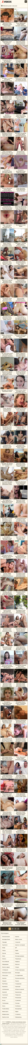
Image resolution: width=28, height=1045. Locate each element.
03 (15, 928)
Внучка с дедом (6, 967)
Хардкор (17, 961)
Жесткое (17, 964)
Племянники (18, 997)
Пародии (4, 942)
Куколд (4, 953)
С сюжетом (17, 1014)
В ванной (4, 997)
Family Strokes (5, 1008)
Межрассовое (5, 1014)
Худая (16, 950)
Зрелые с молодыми (20, 944)
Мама (3, 956)
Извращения (5, 964)
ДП (16, 947)
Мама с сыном (18, 939)
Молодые (17, 972)
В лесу (3, 1000)
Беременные (18, 992)
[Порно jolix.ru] (6, 2)
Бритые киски (5, 1017)
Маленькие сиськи (6, 972)
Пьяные (17, 953)
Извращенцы (18, 1017)
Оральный (17, 986)
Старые (17, 967)
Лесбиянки (18, 1006)
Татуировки (18, 994)
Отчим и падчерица (19, 969)
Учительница (5, 1003)
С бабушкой (5, 969)
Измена (4, 958)
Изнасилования (6, 936)
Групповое (4, 944)
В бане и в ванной (19, 989)
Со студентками (19, 975)
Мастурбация (18, 1008)
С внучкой (17, 942)
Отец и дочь (5, 975)
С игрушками (18, 983)
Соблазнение (5, 989)
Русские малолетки (19, 978)
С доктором (5, 994)
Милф (3, 947)
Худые (16, 1011)
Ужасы (4, 950)
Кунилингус (5, 986)
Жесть (3, 1006)
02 (12, 928)
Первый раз (18, 958)
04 (18, 928)
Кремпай (4, 992)
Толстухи (17, 1003)
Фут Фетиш (4, 983)
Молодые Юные (6, 939)
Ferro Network (5, 961)
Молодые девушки (19, 956)
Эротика (4, 978)
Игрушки (4, 981)
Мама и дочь (5, 1011)
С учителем (18, 1000)
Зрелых (17, 936)
